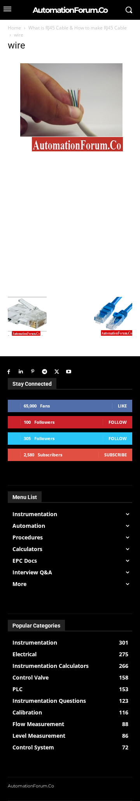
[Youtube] (69, 372)
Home (14, 27)
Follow (117, 422)
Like (122, 406)
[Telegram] (44, 372)
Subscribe (115, 455)
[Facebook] (9, 372)
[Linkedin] (21, 372)
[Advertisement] (70, 223)
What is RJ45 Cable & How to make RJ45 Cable (77, 27)
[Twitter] (56, 372)
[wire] (69, 149)
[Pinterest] (33, 372)
